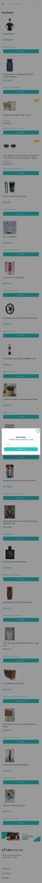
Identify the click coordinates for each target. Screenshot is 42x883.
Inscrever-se (21, 449)
